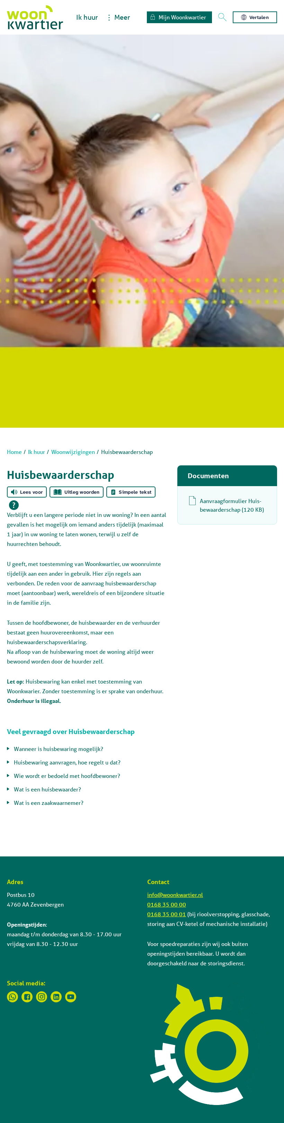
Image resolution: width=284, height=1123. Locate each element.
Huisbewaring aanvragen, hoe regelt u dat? (67, 762)
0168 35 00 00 (166, 904)
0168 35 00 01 (166, 914)
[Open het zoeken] (222, 17)
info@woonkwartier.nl (175, 894)
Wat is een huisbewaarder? (47, 789)
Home (14, 451)
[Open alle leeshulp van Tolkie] (14, 505)
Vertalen (259, 17)
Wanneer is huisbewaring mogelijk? (58, 748)
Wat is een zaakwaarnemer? (48, 802)
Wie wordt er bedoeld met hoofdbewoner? (67, 775)
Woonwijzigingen (73, 451)
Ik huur (87, 17)
